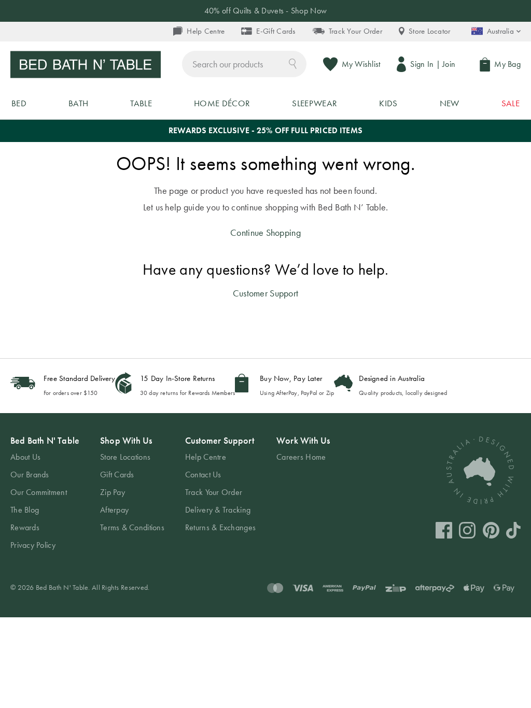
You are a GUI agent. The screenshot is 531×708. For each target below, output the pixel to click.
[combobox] (244, 64)
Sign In (422, 64)
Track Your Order (355, 31)
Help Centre (206, 31)
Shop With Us (126, 440)
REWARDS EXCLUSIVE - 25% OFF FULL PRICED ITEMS (265, 130)
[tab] (44, 493)
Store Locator (430, 31)
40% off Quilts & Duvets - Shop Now (265, 10)
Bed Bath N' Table (44, 440)
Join (448, 64)
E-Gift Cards (275, 31)
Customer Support (265, 293)
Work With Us (303, 440)
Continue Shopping (265, 232)
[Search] (293, 63)
